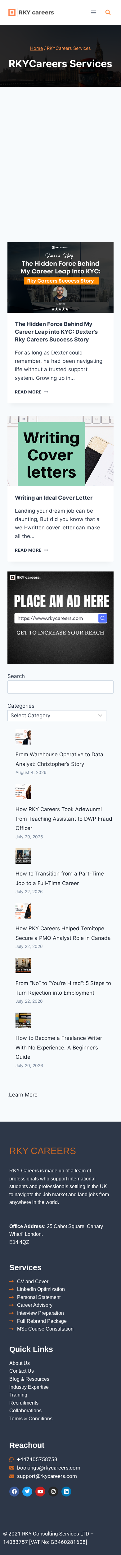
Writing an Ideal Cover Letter (53, 497)
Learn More (23, 1095)
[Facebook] (14, 1491)
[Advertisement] (60, 171)
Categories (20, 706)
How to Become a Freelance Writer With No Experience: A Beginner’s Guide (59, 1047)
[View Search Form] (108, 12)
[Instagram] (53, 1491)
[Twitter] (27, 1491)
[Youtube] (40, 1491)
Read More (31, 391)
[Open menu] (93, 12)
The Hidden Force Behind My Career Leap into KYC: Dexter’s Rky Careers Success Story (56, 332)
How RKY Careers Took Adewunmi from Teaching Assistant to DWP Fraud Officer (64, 818)
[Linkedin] (66, 1491)
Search (16, 676)
